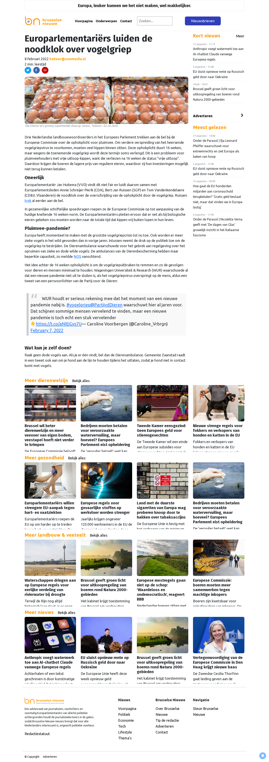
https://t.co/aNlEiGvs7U (59, 324)
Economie (126, 720)
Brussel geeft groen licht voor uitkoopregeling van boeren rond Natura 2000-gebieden (216, 94)
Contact (126, 21)
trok (28, 201)
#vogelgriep (78, 304)
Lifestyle (125, 732)
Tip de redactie (167, 720)
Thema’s (125, 738)
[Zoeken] (178, 21)
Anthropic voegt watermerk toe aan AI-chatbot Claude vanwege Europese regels (218, 54)
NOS (77, 256)
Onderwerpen (106, 21)
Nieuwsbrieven (203, 21)
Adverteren (202, 116)
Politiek (124, 714)
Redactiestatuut (37, 734)
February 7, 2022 (47, 330)
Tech (122, 726)
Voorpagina (84, 21)
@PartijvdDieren (106, 304)
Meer (240, 36)
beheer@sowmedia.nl (67, 59)
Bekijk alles (81, 381)
